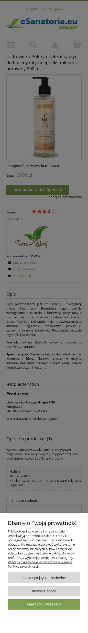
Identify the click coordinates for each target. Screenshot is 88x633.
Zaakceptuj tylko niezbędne (44, 578)
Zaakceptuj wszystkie (44, 604)
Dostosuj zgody (44, 591)
